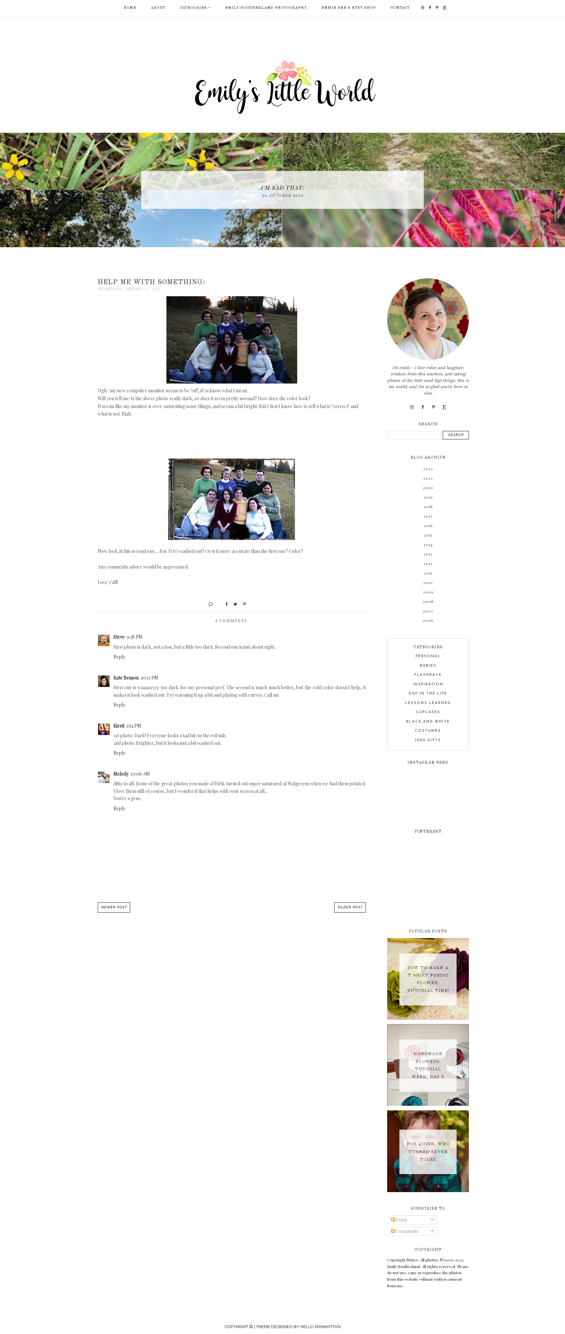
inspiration (428, 684)
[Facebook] (430, 8)
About (158, 8)
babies (428, 666)
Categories (193, 8)
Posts (401, 1220)
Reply (119, 657)
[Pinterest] (437, 8)
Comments (406, 1231)
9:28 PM (135, 637)
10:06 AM (140, 774)
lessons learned (428, 703)
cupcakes (428, 712)
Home (130, 8)
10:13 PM (149, 678)
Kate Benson (126, 678)
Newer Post (114, 907)
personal (428, 656)
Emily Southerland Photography (266, 8)
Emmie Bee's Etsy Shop (348, 8)
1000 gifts (428, 740)
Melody (120, 774)
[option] (282, 190)
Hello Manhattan (320, 1326)
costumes (428, 731)
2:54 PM (133, 726)
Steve (119, 637)
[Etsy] (445, 8)
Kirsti (118, 726)
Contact (400, 8)
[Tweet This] (233, 604)
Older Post (350, 907)
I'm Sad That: (282, 187)
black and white (428, 722)
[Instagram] (422, 8)
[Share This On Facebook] (224, 604)
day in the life (428, 693)
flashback (428, 675)
